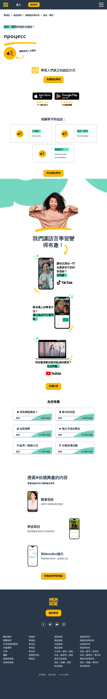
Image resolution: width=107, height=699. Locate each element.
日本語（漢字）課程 (63, 651)
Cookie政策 (63, 674)
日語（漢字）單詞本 (89, 651)
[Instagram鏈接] (64, 624)
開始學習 (34, 4)
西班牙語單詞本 (87, 658)
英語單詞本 (85, 666)
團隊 (5, 655)
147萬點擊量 (67, 105)
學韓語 (32, 647)
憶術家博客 (8, 658)
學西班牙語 (34, 655)
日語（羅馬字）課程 (63, 655)
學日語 (32, 651)
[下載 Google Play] (67, 96)
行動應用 (7, 647)
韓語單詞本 (85, 647)
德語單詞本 (85, 636)
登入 (18, 4)
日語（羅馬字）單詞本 (90, 655)
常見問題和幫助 (10, 644)
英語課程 (58, 666)
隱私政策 (52, 674)
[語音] (10, 53)
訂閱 (5, 651)
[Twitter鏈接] (50, 624)
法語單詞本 (85, 644)
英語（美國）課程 (62, 662)
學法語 (32, 644)
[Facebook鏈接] (43, 624)
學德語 (32, 636)
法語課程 (58, 644)
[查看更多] (101, 5)
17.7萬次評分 (42, 105)
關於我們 (7, 636)
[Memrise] (6, 5)
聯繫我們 (7, 640)
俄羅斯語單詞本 (32, 15)
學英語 (32, 658)
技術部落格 (8, 662)
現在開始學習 (53, 172)
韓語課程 (58, 647)
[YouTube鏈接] (57, 624)
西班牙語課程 (60, 658)
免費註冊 (53, 385)
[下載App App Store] (42, 96)
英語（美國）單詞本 (89, 662)
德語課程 (58, 636)
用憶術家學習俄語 (53, 575)
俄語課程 (17, 15)
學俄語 (7, 15)
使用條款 (42, 674)
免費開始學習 (53, 79)
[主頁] (35, 70)
